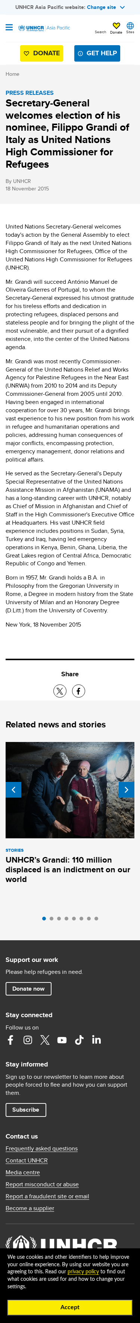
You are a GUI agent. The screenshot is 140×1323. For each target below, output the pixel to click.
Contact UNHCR (27, 1160)
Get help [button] (102, 53)
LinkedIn (96, 1040)
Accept (70, 1307)
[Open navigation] (9, 28)
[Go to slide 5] (76, 920)
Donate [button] (116, 32)
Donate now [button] (28, 988)
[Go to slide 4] (68, 920)
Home (12, 74)
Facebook (10, 1040)
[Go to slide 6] (83, 920)
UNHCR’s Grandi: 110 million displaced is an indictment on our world (68, 869)
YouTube (62, 1040)
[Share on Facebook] (78, 691)
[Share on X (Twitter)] (59, 691)
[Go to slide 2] (53, 920)
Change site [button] (101, 7)
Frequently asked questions (42, 1149)
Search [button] (100, 31)
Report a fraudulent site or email (47, 1196)
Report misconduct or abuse (42, 1184)
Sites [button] (130, 31)
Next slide (126, 790)
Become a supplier (30, 1208)
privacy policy (83, 1271)
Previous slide (13, 790)
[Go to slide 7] (90, 920)
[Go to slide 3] (61, 920)
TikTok (79, 1040)
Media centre (23, 1172)
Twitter (45, 1040)
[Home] (43, 28)
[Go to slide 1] (46, 920)
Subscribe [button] (25, 1109)
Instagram (27, 1040)
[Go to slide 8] (98, 920)
